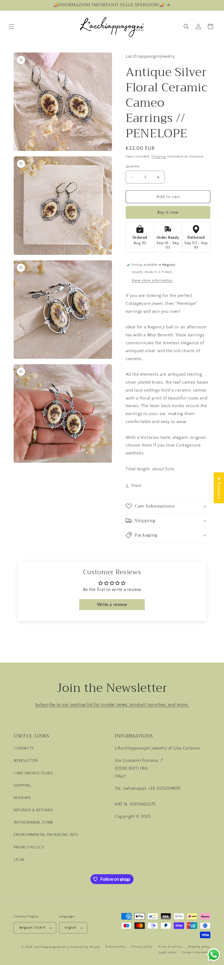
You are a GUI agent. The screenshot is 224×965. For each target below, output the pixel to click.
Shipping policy (199, 946)
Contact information (196, 952)
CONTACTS (24, 748)
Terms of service (170, 946)
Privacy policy (141, 946)
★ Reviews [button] (218, 488)
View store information (152, 280)
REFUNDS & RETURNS (33, 810)
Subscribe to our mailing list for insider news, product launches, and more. (112, 704)
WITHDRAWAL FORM (33, 822)
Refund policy (115, 946)
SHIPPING (22, 785)
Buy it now (168, 212)
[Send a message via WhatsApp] (213, 954)
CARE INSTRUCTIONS (33, 773)
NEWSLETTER (26, 761)
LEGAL (19, 860)
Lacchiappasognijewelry (51, 947)
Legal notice (167, 952)
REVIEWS (22, 798)
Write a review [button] (112, 604)
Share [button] (136, 485)
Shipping (158, 156)
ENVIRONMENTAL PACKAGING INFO (46, 835)
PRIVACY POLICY (29, 847)
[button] (11, 27)
